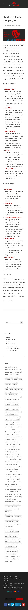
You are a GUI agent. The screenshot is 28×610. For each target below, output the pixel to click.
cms (14, 424)
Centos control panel (13, 409)
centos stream (14, 414)
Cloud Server (14, 367)
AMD (18, 479)
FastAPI (12, 559)
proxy (6, 422)
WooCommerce (10, 131)
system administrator (10, 449)
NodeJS (18, 449)
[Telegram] (16, 604)
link (17, 424)
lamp (6, 392)
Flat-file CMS (15, 509)
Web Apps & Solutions (11, 350)
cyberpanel (11, 469)
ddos (14, 437)
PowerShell (11, 491)
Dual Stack (7, 506)
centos (6, 382)
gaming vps (14, 384)
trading (19, 459)
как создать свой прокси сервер (12, 539)
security (7, 372)
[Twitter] (12, 604)
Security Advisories (10, 339)
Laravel (6, 559)
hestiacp (18, 461)
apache (6, 374)
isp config (18, 374)
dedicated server (9, 369)
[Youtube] (23, 604)
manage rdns (11, 394)
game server (8, 384)
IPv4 (17, 501)
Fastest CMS (8, 511)
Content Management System (12, 534)
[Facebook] (5, 604)
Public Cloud (19, 387)
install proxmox (14, 404)
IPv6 (20, 501)
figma (6, 494)
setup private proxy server (11, 546)
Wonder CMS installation (10, 514)
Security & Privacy (10, 343)
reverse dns (7, 397)
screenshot (13, 447)
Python (18, 556)
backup (20, 439)
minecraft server (16, 402)
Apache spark (8, 474)
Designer (17, 491)
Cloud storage (12, 429)
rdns (16, 394)
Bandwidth (7, 486)
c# (15, 459)
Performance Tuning (9, 521)
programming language (15, 377)
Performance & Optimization (13, 348)
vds (6, 484)
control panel (8, 427)
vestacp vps (16, 399)
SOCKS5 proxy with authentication (13, 549)
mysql (21, 369)
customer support (14, 442)
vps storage (7, 466)
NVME (6, 459)
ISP (19, 506)
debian (6, 377)
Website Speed (17, 516)
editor (19, 432)
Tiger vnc (19, 494)
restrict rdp (7, 414)
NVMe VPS (6, 577)
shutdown (13, 407)
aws (6, 456)
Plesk (16, 486)
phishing (16, 434)
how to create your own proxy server (13, 544)
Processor (7, 479)
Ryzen (12, 476)
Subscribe (19, 599)
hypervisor (7, 404)
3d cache (13, 479)
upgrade (19, 474)
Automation (14, 452)
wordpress (6, 300)
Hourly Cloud (7, 578)
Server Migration (16, 524)
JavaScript (7, 452)
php (6, 394)
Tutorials (8, 341)
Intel (16, 476)
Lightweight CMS (9, 516)
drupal (11, 561)
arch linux (7, 417)
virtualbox (18, 417)
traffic (12, 486)
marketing (14, 466)
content (7, 471)
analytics (15, 432)
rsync (17, 419)
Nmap (6, 429)
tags (21, 456)
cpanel (13, 387)
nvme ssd (7, 499)
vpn (12, 379)
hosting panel (8, 402)
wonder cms (8, 509)
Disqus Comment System (13, 217)
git (5, 447)
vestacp (11, 389)
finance (6, 424)
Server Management (17, 578)
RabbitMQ (7, 556)
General (8, 337)
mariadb (18, 392)
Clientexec (7, 461)
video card (13, 499)
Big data (15, 471)
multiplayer (7, 387)
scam (12, 434)
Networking (7, 504)
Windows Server (17, 372)
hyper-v (12, 417)
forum (13, 454)
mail (19, 444)
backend (17, 559)
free (13, 439)
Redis (17, 521)
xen (11, 419)
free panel (12, 374)
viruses (6, 437)
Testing (19, 489)
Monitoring (11, 422)
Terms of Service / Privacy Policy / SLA (12, 587)
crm (19, 454)
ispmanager (7, 412)
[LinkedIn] (19, 604)
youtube (19, 466)
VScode (7, 489)
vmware (7, 419)
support (7, 442)
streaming (12, 459)
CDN (11, 471)
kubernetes (7, 454)
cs (8, 484)
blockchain (14, 444)
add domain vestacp (16, 397)
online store (7, 439)
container (7, 434)
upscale (14, 474)
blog (13, 427)
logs (9, 447)
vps (6, 367)
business (17, 422)
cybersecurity (18, 496)
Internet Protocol (15, 504)
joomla (6, 561)
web (9, 367)
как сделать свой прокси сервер (12, 541)
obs (20, 486)
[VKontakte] (9, 604)
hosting (11, 300)
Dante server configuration (11, 551)
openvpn (18, 407)
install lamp (19, 389)
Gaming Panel (17, 481)
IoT (16, 454)
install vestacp (8, 399)
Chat (11, 424)
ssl (15, 389)
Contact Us (6, 580)
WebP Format (8, 524)
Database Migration (9, 529)
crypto (16, 439)
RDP (11, 382)
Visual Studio (13, 489)
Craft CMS (16, 531)
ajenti (6, 409)
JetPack (8, 150)
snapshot (13, 556)
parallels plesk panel (16, 412)
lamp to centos (12, 392)
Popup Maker (9, 238)
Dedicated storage (13, 464)
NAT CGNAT (14, 506)
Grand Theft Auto (9, 481)
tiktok (6, 469)
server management (9, 501)
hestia (6, 464)
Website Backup (9, 531)
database (16, 369)
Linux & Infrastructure (11, 346)
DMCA (16, 469)
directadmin (15, 382)
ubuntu (20, 379)
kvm (14, 419)
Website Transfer (9, 526)
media (17, 456)
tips (11, 437)
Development (8, 432)
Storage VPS (13, 577)
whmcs (13, 461)
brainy (6, 389)
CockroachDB (19, 427)
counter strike (14, 484)
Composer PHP (13, 536)
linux (11, 372)
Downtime (7, 476)
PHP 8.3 (7, 536)
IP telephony (8, 444)
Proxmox (7, 407)
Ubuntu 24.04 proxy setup (11, 554)
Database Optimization (10, 519)
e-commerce (19, 437)
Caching (19, 519)
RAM (6, 491)
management (11, 456)
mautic (10, 494)
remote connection (9, 496)
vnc (14, 494)
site (20, 424)
